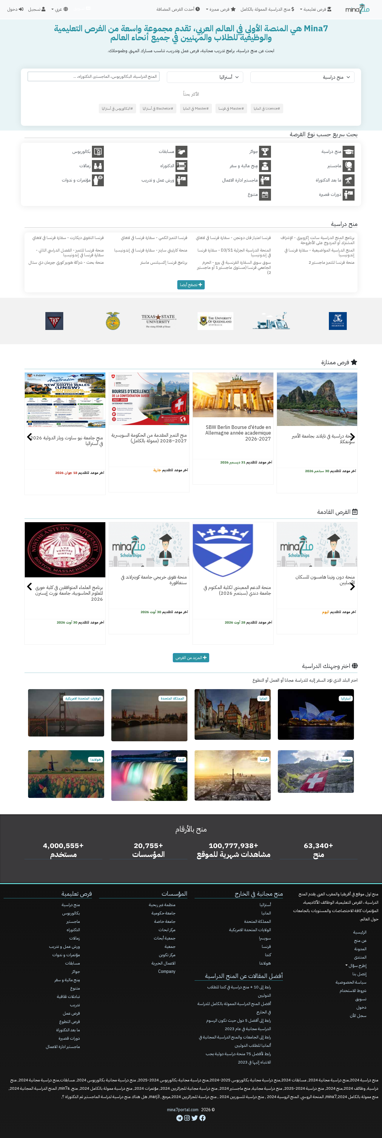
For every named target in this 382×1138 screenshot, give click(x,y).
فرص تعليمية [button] (315, 9)
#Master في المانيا (196, 108)
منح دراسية (71, 905)
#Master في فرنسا (231, 108)
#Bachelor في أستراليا (158, 108)
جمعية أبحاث (164, 938)
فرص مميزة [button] (220, 9)
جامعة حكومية (163, 913)
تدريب (75, 1005)
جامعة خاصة (164, 921)
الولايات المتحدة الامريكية (250, 930)
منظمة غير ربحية (162, 905)
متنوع (75, 988)
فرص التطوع (69, 1021)
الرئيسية (359, 932)
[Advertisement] (191, 1124)
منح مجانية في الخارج (259, 893)
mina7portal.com (182, 1110)
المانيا (266, 913)
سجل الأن (358, 1016)
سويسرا (265, 938)
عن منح (360, 940)
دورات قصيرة (69, 1038)
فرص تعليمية (76, 893)
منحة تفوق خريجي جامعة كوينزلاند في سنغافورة (154, 579)
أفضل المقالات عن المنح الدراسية (244, 975)
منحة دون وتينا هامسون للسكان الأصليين (325, 579)
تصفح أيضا (189, 285)
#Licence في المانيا (267, 108)
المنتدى (360, 957)
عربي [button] (58, 9)
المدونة (360, 949)
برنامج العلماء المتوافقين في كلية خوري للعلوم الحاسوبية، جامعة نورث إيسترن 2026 (69, 593)
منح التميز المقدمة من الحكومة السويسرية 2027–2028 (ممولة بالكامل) (149, 438)
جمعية (170, 946)
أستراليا (265, 905)
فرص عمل (71, 1013)
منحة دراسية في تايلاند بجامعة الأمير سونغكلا (323, 438)
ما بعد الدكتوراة (68, 1030)
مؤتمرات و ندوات (66, 955)
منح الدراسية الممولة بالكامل (266, 9)
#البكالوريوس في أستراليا (117, 108)
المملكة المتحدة (257, 921)
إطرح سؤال (357, 965)
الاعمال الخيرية (163, 963)
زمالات (74, 938)
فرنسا (266, 946)
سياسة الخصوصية (351, 982)
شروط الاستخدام (353, 990)
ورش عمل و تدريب (64, 946)
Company (166, 971)
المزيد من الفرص (189, 658)
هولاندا (265, 963)
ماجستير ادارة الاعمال (63, 1047)
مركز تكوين (167, 955)
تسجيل (34, 9)
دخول (13, 9)
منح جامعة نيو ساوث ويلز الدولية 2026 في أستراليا (66, 440)
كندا (268, 955)
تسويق (79, 8)
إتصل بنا (359, 974)
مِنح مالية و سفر (67, 980)
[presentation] (29, 437)
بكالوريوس (71, 913)
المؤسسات (174, 893)
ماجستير (73, 921)
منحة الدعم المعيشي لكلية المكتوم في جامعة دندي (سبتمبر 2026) (237, 590)
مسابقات (72, 963)
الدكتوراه (73, 930)
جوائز (76, 971)
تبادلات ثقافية (68, 996)
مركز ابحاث (166, 930)
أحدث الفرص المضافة (175, 9)
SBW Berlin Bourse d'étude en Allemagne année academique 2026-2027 (238, 433)
